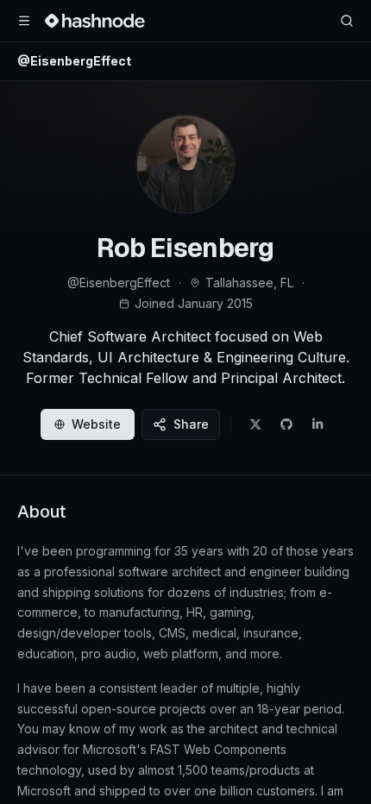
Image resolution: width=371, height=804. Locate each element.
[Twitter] (255, 424)
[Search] (347, 21)
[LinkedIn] (317, 424)
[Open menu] (24, 21)
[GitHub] (286, 424)
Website (96, 424)
